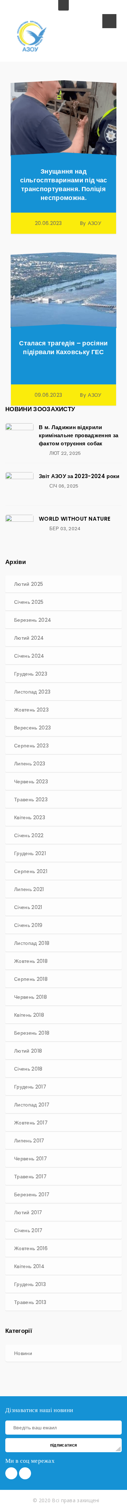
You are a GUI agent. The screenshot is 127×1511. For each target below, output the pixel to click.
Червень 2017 (30, 1158)
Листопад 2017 (31, 1104)
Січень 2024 (29, 655)
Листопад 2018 (31, 943)
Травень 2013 (30, 1302)
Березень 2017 (31, 1194)
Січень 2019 (28, 925)
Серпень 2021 (30, 871)
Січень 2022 (29, 835)
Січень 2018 (28, 1068)
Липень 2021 (29, 889)
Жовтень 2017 (31, 1122)
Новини (23, 1353)
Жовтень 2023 (31, 709)
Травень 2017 (30, 1176)
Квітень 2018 (29, 1014)
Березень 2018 (31, 1032)
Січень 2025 (29, 602)
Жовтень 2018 (31, 961)
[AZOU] (32, 35)
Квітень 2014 (29, 1266)
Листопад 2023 (32, 691)
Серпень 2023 (31, 745)
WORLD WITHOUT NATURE (74, 518)
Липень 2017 (29, 1140)
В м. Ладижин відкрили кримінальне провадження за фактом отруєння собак (78, 435)
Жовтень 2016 (31, 1248)
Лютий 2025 (28, 584)
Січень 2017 (28, 1230)
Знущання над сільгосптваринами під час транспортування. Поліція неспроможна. (63, 184)
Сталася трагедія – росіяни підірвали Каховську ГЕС (63, 347)
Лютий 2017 (28, 1212)
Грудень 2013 (30, 1284)
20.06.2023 (48, 223)
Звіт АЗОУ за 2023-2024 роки (79, 476)
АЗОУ (94, 223)
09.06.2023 (48, 395)
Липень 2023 (30, 763)
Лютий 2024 (29, 637)
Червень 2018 (30, 997)
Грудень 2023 (30, 673)
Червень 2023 (31, 781)
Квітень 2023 (29, 817)
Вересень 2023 (32, 727)
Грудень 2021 (30, 853)
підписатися (63, 1445)
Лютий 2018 (28, 1050)
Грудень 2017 (30, 1086)
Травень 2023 (31, 799)
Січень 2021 (28, 907)
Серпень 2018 (31, 979)
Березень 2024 (32, 619)
